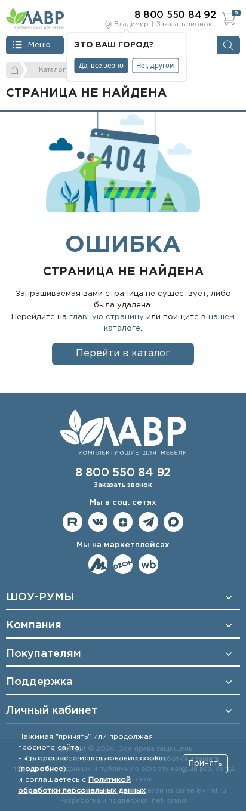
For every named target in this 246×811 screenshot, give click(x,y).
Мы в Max (173, 522)
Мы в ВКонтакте (98, 522)
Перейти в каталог (123, 353)
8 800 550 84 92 (123, 473)
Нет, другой (155, 65)
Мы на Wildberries (148, 564)
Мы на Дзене (123, 522)
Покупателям (43, 654)
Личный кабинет (51, 711)
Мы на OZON (123, 564)
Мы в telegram (148, 522)
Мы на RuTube (72, 522)
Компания (33, 625)
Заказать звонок (184, 24)
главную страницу (106, 317)
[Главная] (15, 70)
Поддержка (39, 682)
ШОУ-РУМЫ (40, 597)
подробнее (42, 769)
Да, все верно (101, 65)
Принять (205, 763)
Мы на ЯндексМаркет (98, 564)
